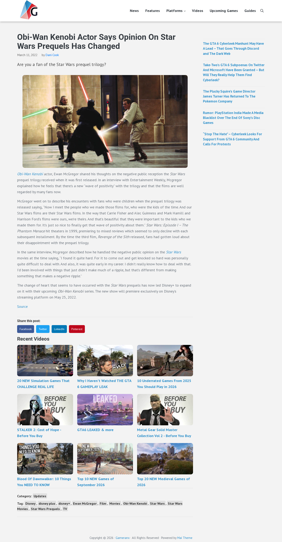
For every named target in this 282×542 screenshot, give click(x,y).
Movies (114, 503)
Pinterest (76, 329)
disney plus (47, 503)
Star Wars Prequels (45, 509)
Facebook (26, 329)
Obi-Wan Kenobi (30, 174)
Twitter (43, 329)
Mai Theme (184, 538)
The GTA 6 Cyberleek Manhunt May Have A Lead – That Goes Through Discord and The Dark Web (233, 48)
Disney (30, 503)
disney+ (64, 503)
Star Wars (173, 252)
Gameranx (123, 538)
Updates (40, 496)
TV (65, 509)
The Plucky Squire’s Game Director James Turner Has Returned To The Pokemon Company (229, 96)
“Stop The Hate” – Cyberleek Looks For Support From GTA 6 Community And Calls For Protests (232, 139)
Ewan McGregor (85, 503)
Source (22, 306)
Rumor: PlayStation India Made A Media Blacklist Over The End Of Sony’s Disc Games (233, 118)
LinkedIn (59, 329)
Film (103, 503)
